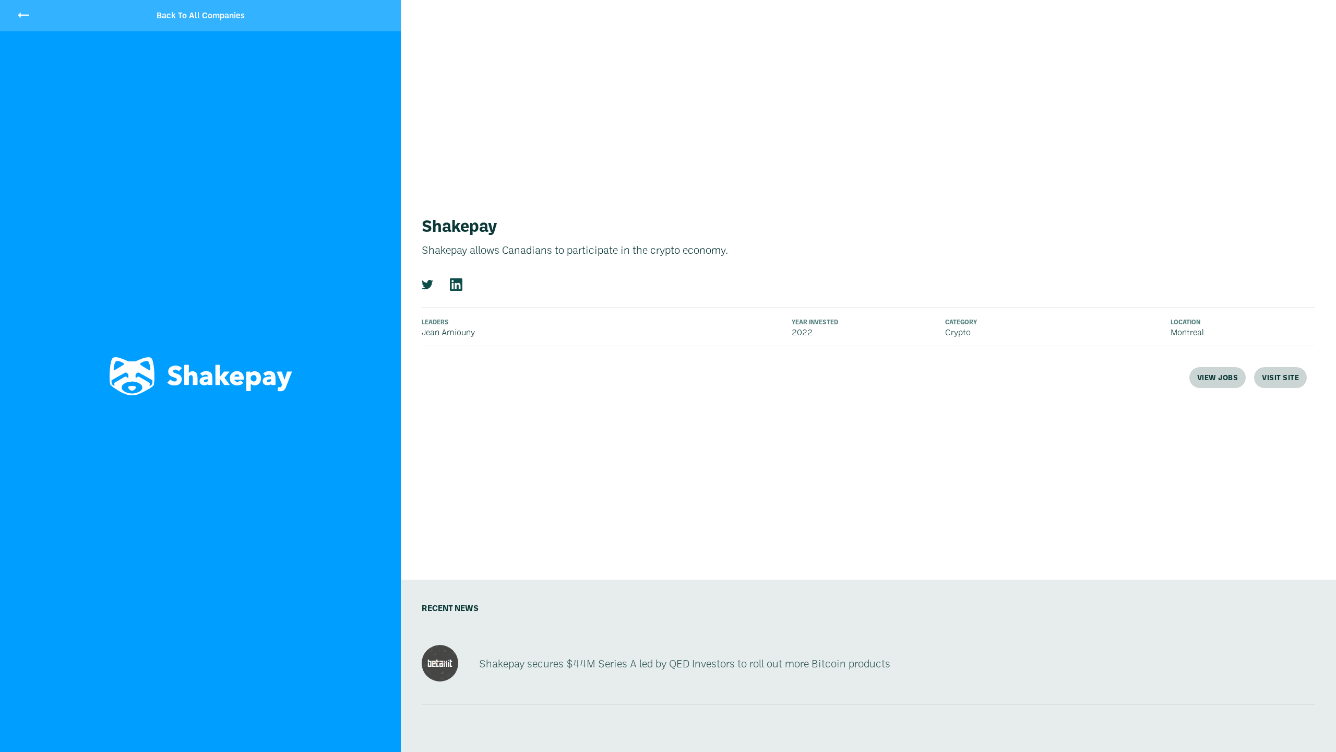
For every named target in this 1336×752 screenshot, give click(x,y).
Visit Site (1280, 377)
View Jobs (1217, 377)
